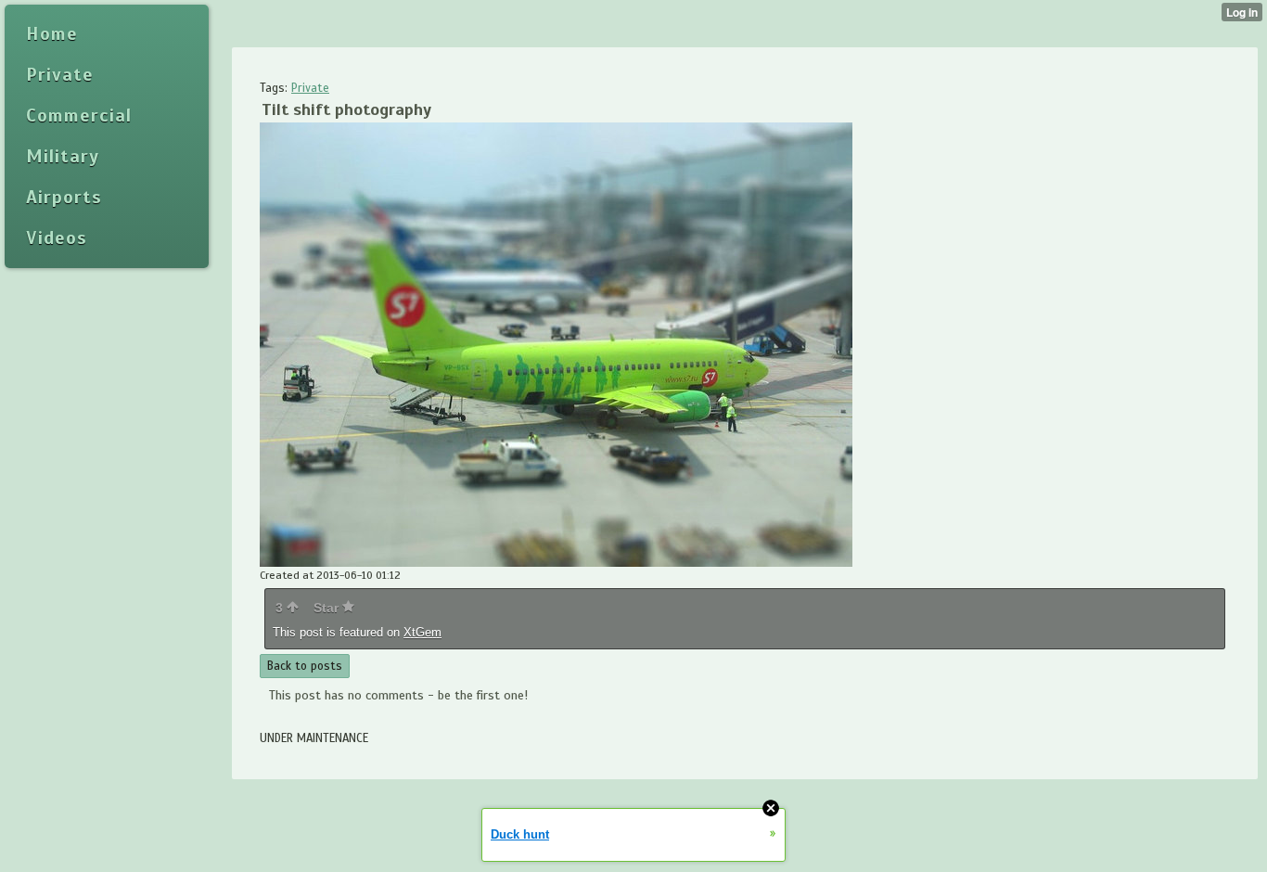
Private (310, 88)
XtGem (422, 632)
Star (328, 607)
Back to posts (304, 666)
